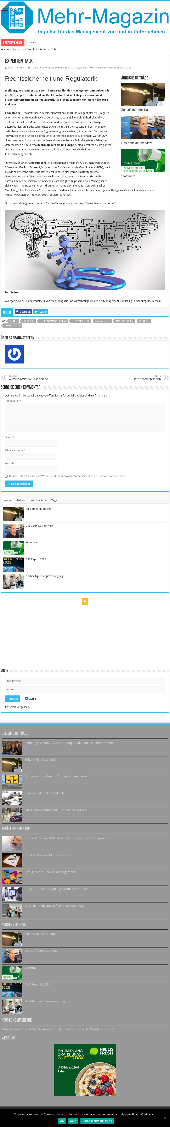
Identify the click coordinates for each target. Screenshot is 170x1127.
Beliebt (21, 500)
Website (10, 463)
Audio (13, 321)
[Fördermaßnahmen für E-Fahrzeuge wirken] (12, 815)
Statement (128, 176)
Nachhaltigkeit (125, 321)
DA (28, 42)
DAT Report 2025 (36, 559)
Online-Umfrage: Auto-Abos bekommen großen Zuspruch (65, 838)
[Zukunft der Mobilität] (12, 765)
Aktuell (8, 500)
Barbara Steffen (16, 67)
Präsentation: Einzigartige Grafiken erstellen (56, 889)
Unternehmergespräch (147, 378)
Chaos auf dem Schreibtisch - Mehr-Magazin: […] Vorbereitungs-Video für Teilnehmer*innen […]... (60, 1029)
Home (7, 49)
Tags (54, 500)
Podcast (144, 321)
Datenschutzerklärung (97, 1120)
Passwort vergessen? (17, 707)
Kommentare (38, 500)
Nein (73, 1120)
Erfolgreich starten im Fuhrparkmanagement (57, 776)
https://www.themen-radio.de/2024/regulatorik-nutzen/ (38, 194)
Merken (32, 698)
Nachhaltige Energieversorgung (44, 576)
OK (62, 1120)
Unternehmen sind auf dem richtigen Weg (54, 905)
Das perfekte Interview (136, 143)
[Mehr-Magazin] (85, 18)
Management (102, 321)
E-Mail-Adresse (15, 450)
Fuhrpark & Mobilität (25, 49)
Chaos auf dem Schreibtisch (44, 793)
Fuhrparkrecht (81, 321)
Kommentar (13, 400)
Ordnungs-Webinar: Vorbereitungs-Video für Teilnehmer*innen (69, 743)
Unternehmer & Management (71, 67)
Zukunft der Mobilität (135, 109)
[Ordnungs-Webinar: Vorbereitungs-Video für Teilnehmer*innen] (12, 748)
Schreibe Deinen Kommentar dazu (112, 67)
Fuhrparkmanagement (53, 321)
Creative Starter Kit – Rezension (47, 855)
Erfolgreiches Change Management (49, 872)
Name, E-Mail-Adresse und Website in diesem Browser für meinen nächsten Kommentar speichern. (67, 476)
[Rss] (85, 601)
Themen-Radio (12, 325)
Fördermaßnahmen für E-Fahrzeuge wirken (55, 810)
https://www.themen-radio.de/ (96, 203)
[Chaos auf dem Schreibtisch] (12, 798)
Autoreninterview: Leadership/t (28, 378)
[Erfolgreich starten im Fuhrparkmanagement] (12, 782)
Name (9, 437)
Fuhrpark (28, 321)
